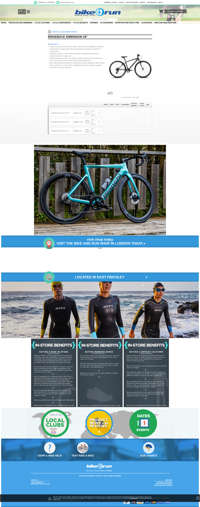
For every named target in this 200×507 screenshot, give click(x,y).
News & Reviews (115, 476)
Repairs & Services (164, 482)
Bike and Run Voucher (165, 23)
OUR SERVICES (151, 2)
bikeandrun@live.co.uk (67, 2)
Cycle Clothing (42, 23)
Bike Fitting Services (164, 484)
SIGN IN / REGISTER (132, 2)
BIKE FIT (142, 2)
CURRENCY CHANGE (110, 2)
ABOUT (160, 2)
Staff (106, 476)
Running (94, 23)
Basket (161, 12)
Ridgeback (54, 44)
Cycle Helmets (80, 23)
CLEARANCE (146, 23)
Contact (99, 476)
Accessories (106, 23)
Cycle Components (61, 23)
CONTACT (121, 2)
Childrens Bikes (68, 32)
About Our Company (87, 476)
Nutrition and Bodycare (127, 23)
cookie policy (134, 498)
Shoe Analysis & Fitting (163, 485)
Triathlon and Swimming (20, 23)
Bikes (3, 23)
